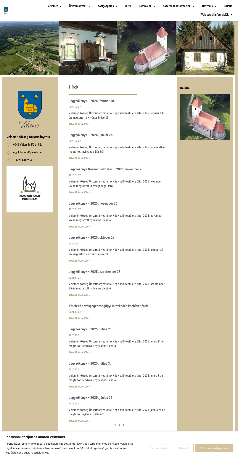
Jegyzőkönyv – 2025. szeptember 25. (95, 272)
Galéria (228, 6)
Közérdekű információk (177, 6)
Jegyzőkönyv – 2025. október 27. (92, 237)
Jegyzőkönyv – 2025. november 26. (93, 203)
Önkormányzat (77, 6)
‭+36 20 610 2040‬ (23, 160)
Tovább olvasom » (79, 124)
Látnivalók (145, 6)
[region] (119, 444)
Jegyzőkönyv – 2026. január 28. (91, 135)
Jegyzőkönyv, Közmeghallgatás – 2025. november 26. (106, 169)
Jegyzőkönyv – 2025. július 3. (90, 363)
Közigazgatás (106, 6)
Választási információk (215, 14)
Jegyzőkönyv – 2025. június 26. (91, 397)
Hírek (128, 6)
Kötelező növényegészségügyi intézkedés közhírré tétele (109, 306)
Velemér (53, 6)
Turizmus (207, 6)
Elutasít (183, 448)
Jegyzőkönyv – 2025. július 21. (91, 329)
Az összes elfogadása (214, 448)
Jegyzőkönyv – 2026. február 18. (92, 101)
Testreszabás (158, 448)
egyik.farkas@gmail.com (27, 152)
